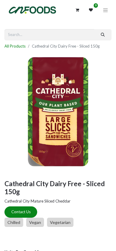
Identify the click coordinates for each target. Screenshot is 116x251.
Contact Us (21, 211)
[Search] (103, 34)
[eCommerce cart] (77, 10)
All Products (15, 46)
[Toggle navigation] (105, 10)
